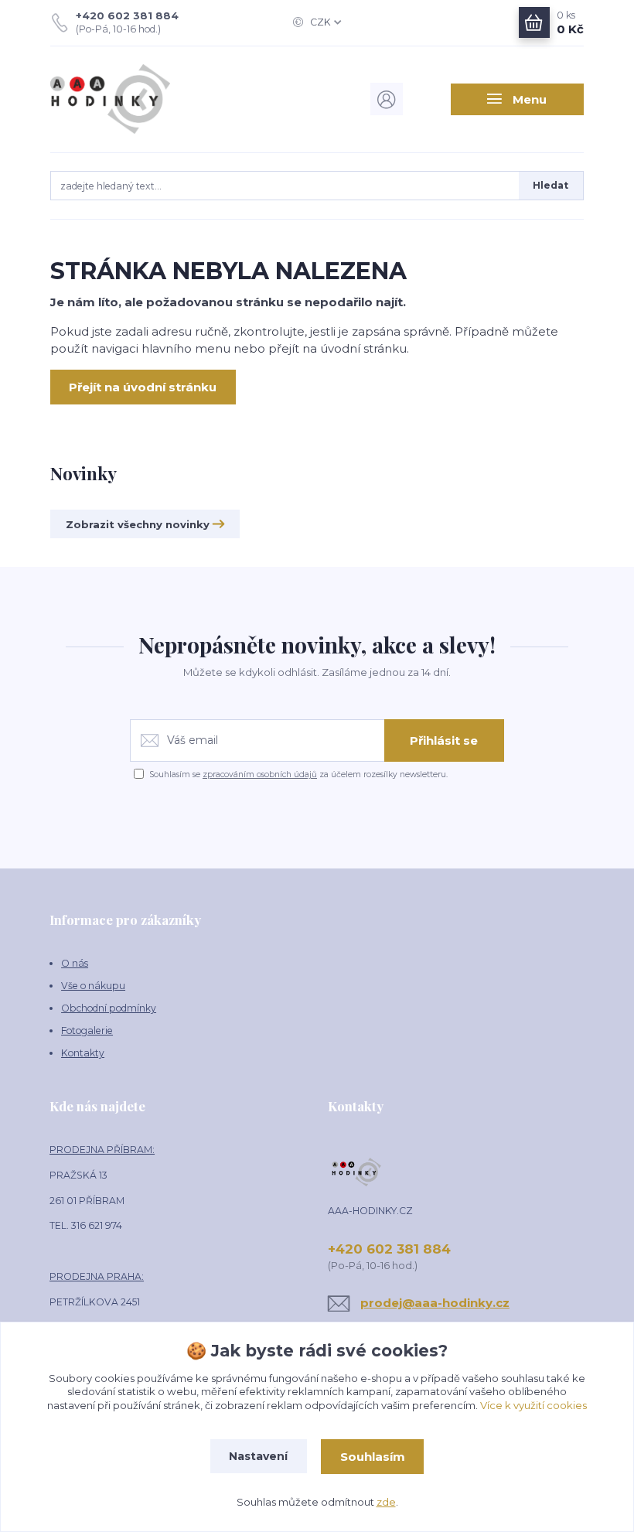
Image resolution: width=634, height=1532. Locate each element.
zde (386, 1502)
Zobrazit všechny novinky (138, 524)
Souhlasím (372, 1456)
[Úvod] (130, 99)
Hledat (550, 185)
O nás (74, 963)
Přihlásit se (444, 740)
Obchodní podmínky (108, 1008)
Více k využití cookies (533, 1405)
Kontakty (82, 1053)
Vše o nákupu (93, 985)
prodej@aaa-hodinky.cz (435, 1302)
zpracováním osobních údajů (260, 774)
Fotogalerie (87, 1030)
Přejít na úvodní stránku (142, 387)
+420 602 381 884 (127, 15)
